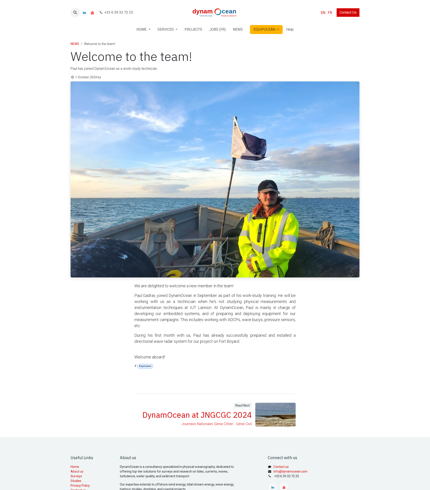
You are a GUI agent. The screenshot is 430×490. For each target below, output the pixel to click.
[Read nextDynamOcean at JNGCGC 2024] (275, 414)
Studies (76, 481)
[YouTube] (92, 12)
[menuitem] (323, 12)
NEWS (75, 44)
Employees (145, 366)
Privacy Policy (80, 485)
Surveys (76, 476)
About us (77, 471)
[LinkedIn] (84, 12)
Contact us (281, 467)
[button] (75, 12)
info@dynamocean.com (290, 471)
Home (75, 467)
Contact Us (348, 12)
